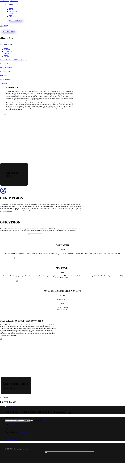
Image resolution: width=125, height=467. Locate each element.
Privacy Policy (45, 420)
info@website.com (6, 68)
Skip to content (4, 1)
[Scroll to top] (1, 466)
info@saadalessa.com (11, 440)
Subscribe (27, 420)
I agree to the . (42, 420)
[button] (1, 28)
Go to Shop (3, 83)
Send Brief (3, 75)
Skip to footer (14, 1)
